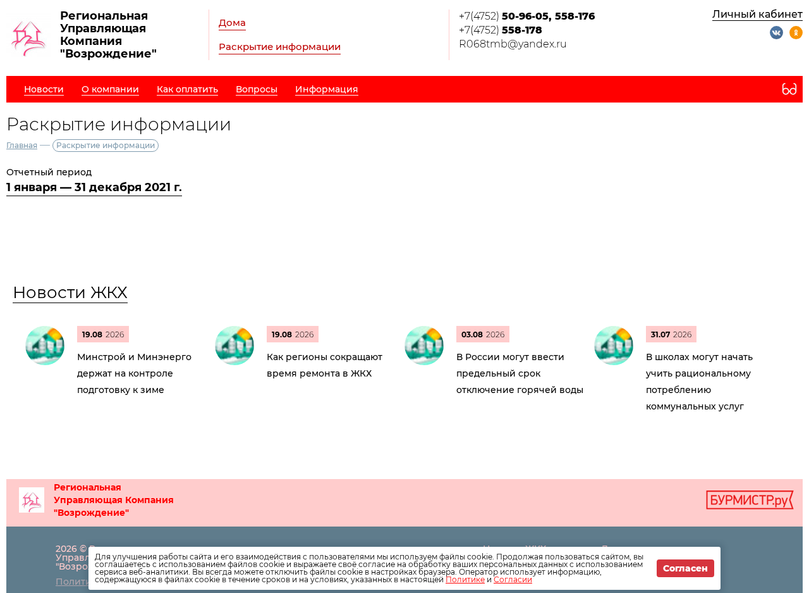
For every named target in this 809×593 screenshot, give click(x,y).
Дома (232, 22)
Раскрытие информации (280, 47)
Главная (21, 145)
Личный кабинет (757, 14)
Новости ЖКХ (70, 292)
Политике (465, 579)
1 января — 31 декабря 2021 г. (94, 187)
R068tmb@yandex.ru (513, 44)
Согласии (513, 579)
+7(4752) (527, 16)
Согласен (685, 568)
